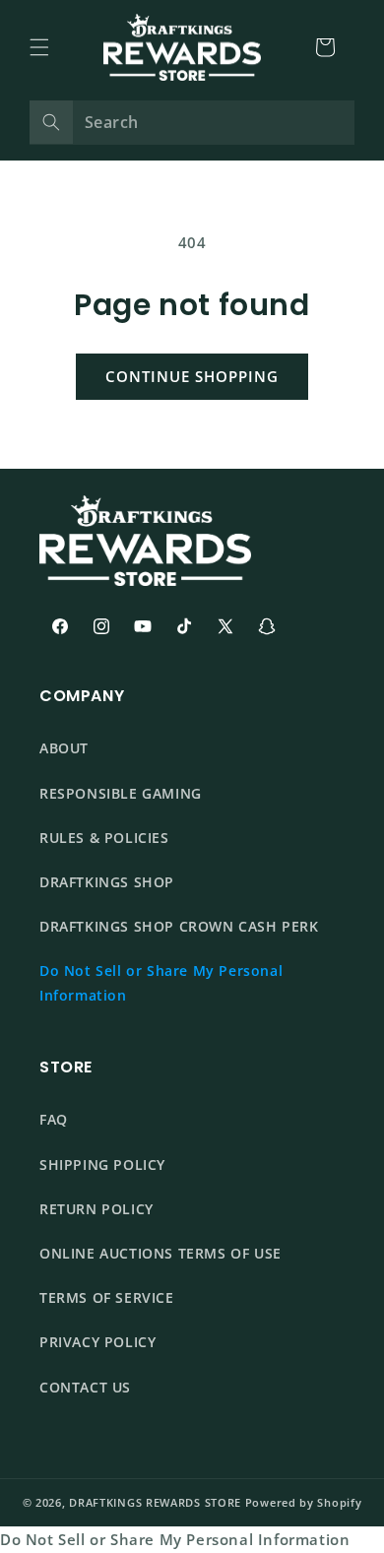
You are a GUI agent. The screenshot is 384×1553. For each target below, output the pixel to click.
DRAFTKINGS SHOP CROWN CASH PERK (179, 926)
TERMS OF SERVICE (106, 1297)
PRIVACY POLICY (97, 1341)
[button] (39, 47)
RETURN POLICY (96, 1208)
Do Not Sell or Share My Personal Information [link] (175, 1539)
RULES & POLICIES (104, 837)
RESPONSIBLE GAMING (120, 793)
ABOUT (64, 748)
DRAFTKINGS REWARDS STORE (155, 1502)
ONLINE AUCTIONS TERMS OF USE (160, 1253)
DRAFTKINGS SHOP (106, 882)
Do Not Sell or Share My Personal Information (161, 982)
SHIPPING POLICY (102, 1164)
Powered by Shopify (303, 1502)
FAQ (53, 1119)
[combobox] (192, 122)
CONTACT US (85, 1387)
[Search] (51, 122)
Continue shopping (192, 376)
